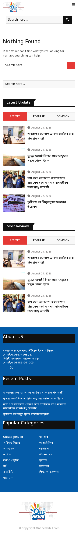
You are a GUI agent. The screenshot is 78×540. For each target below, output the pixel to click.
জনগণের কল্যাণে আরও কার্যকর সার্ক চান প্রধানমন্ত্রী (33, 393)
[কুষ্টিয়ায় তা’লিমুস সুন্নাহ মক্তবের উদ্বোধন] (14, 203)
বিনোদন (44, 466)
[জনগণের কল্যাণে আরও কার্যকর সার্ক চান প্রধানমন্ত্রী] (14, 135)
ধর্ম (4, 466)
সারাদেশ (8, 478)
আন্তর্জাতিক (46, 443)
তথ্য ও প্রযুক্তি (11, 460)
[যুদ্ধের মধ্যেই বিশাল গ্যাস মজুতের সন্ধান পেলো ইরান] (14, 157)
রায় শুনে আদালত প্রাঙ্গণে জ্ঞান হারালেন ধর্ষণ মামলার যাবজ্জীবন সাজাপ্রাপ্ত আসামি (47, 183)
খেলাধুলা (44, 449)
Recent (15, 116)
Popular (39, 116)
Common (63, 116)
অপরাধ (43, 437)
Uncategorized (13, 437)
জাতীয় (7, 454)
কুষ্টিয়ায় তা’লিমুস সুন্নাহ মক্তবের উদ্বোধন (26, 414)
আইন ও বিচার (11, 443)
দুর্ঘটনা (43, 460)
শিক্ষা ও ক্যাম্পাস (49, 472)
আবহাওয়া (9, 449)
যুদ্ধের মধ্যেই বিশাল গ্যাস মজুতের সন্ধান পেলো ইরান (33, 399)
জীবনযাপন (45, 454)
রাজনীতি (8, 472)
